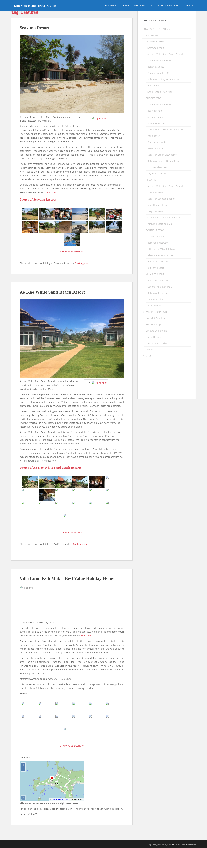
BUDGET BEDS (153, 98)
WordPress (191, 844)
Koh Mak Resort (155, 192)
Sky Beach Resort (156, 173)
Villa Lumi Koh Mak (157, 280)
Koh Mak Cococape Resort (161, 198)
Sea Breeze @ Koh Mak (159, 91)
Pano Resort (153, 85)
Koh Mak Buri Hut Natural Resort (165, 129)
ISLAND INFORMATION (167, 5)
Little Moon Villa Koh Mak (161, 249)
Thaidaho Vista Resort (159, 60)
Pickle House (154, 305)
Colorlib (170, 844)
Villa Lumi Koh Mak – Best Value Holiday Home (67, 578)
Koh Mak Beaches (155, 318)
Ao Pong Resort (155, 116)
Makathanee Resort (158, 205)
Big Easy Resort (155, 267)
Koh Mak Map (153, 324)
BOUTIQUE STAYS (155, 230)
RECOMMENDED (155, 41)
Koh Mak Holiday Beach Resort (163, 79)
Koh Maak (52, 192)
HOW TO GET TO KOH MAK (117, 5)
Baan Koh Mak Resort (159, 142)
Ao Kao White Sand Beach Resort (52, 292)
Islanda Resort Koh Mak (160, 223)
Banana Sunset (155, 66)
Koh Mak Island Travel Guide (35, 5)
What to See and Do (156, 330)
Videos (149, 349)
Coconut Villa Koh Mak (159, 72)
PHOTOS (189, 5)
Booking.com (82, 263)
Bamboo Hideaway (157, 242)
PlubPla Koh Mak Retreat (160, 261)
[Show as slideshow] (71, 251)
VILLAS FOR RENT (155, 274)
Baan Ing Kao (154, 110)
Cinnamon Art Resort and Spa (163, 217)
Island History (153, 337)
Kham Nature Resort (158, 123)
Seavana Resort (34, 27)
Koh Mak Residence (158, 293)
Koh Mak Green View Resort (162, 154)
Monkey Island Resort (159, 167)
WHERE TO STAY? (142, 5)
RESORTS (151, 179)
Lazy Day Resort (155, 211)
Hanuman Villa (155, 299)
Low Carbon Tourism (157, 343)
